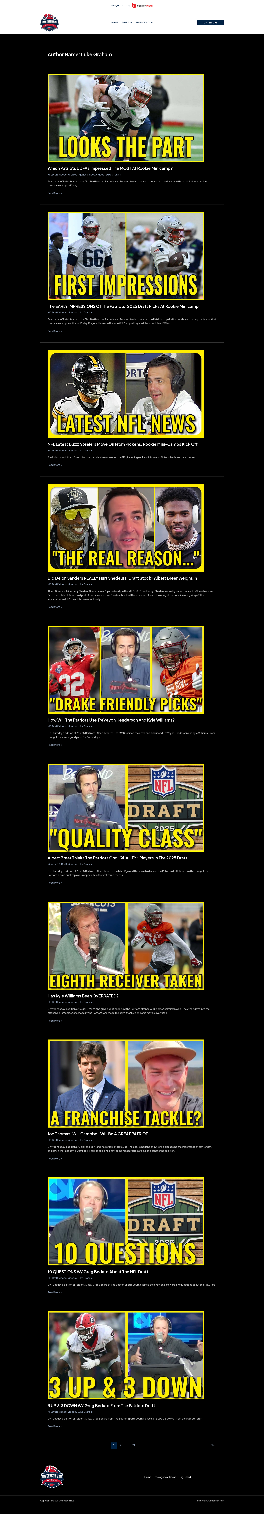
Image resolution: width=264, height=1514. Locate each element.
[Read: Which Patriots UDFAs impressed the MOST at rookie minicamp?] (126, 118)
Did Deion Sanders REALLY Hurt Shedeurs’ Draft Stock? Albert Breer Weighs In (122, 578)
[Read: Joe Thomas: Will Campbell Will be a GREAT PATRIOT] (126, 1083)
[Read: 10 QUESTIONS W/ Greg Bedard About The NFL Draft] (126, 1221)
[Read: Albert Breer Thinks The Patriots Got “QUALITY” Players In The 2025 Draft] (126, 807)
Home (115, 22)
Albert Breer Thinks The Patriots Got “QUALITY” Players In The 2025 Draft (117, 857)
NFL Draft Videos (57, 174)
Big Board (185, 1477)
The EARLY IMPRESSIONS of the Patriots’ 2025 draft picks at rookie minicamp (123, 306)
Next (215, 1445)
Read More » (55, 193)
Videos (100, 174)
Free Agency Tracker (165, 1477)
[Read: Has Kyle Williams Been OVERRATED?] (126, 945)
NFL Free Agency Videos (81, 174)
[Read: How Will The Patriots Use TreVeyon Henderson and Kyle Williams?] (126, 669)
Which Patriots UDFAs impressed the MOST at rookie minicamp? (110, 168)
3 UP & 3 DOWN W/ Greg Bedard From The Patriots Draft (101, 1405)
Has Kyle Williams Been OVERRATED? (83, 995)
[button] (130, 22)
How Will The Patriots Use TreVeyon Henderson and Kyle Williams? (111, 719)
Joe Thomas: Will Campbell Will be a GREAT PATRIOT (98, 1133)
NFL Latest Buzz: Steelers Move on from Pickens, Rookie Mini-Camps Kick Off (123, 444)
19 (133, 1445)
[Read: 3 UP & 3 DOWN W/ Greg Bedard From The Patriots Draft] (126, 1355)
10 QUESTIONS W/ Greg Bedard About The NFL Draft (98, 1271)
